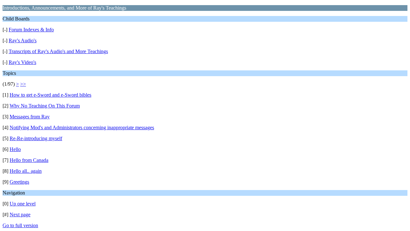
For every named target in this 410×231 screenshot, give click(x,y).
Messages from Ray (30, 116)
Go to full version (20, 225)
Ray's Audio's (23, 40)
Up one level (23, 203)
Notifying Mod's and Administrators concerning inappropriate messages (82, 127)
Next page (20, 214)
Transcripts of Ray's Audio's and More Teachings (58, 51)
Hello (15, 149)
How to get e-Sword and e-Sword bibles (50, 95)
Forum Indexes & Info (31, 29)
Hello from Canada (29, 160)
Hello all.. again (26, 171)
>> (23, 84)
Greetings (19, 182)
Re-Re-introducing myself (36, 138)
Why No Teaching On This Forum (45, 105)
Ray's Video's (22, 62)
